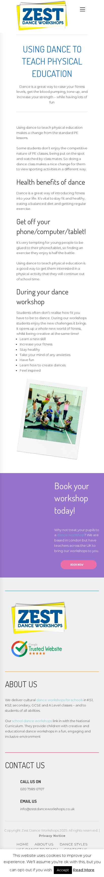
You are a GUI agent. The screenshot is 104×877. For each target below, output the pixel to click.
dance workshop (70, 535)
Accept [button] (63, 870)
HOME (22, 844)
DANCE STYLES (74, 844)
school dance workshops (32, 721)
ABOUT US (44, 844)
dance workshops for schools (59, 700)
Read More (83, 869)
